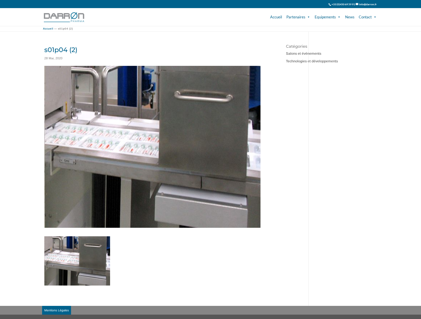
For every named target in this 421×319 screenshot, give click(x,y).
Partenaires (295, 17)
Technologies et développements (312, 61)
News (349, 17)
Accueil (276, 17)
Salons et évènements (303, 53)
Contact (365, 17)
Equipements (325, 17)
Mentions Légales (56, 310)
